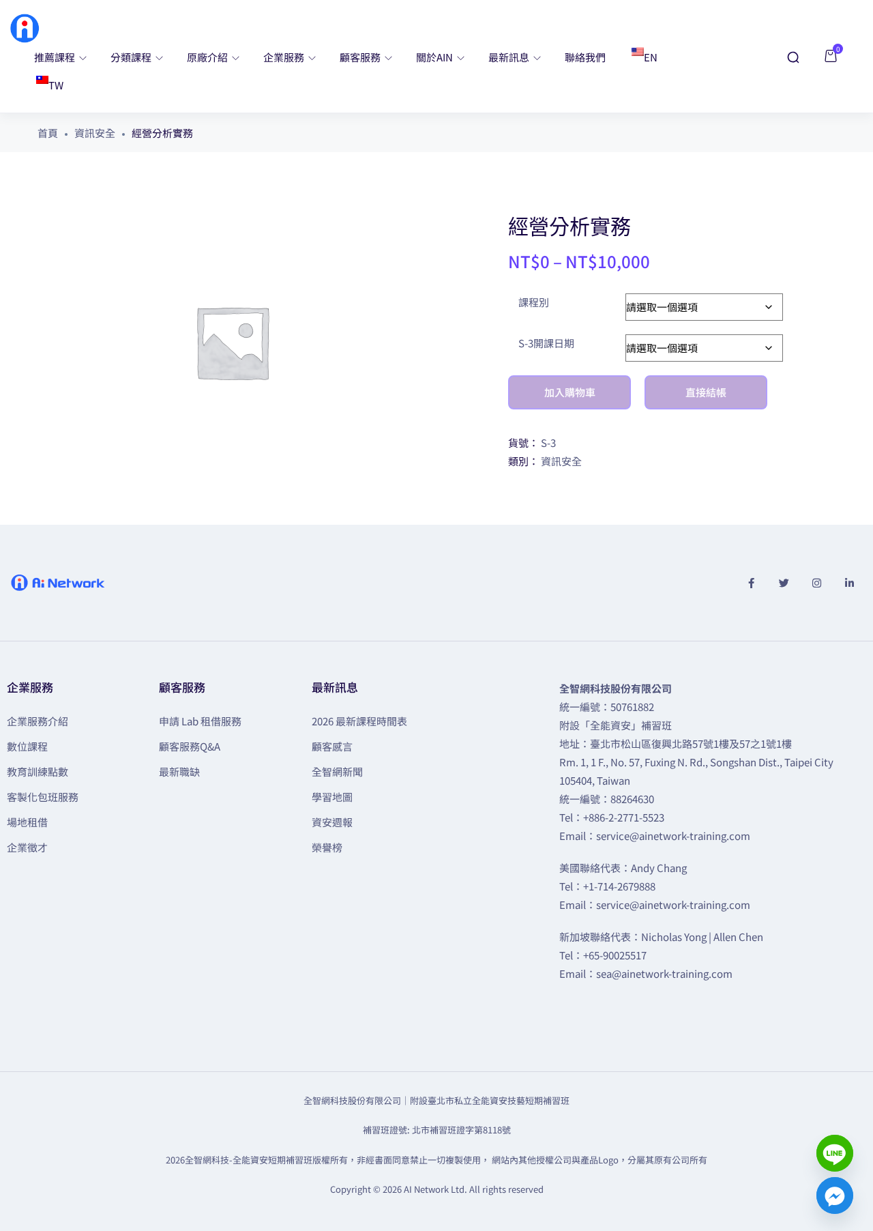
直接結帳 (705, 392)
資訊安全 (94, 133)
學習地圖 (332, 797)
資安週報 (332, 822)
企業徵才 (27, 847)
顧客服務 (361, 57)
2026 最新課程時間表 (359, 721)
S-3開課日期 (546, 343)
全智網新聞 (337, 771)
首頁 (48, 133)
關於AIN (435, 57)
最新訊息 (509, 57)
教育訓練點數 (37, 771)
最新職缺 (179, 771)
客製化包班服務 (42, 797)
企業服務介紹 (37, 721)
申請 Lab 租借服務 (200, 721)
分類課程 (131, 57)
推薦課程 (55, 57)
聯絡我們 (585, 57)
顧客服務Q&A (189, 746)
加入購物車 (569, 392)
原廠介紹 (208, 57)
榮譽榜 (327, 847)
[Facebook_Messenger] (834, 1195)
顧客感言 (332, 746)
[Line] (834, 1153)
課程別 (533, 302)
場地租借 (27, 822)
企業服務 (284, 57)
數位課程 (27, 746)
